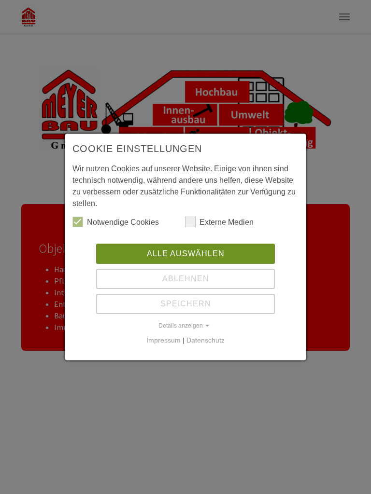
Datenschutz (205, 340)
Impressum (163, 340)
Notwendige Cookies (123, 222)
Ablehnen (185, 278)
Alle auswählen (186, 253)
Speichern (185, 304)
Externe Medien (227, 222)
